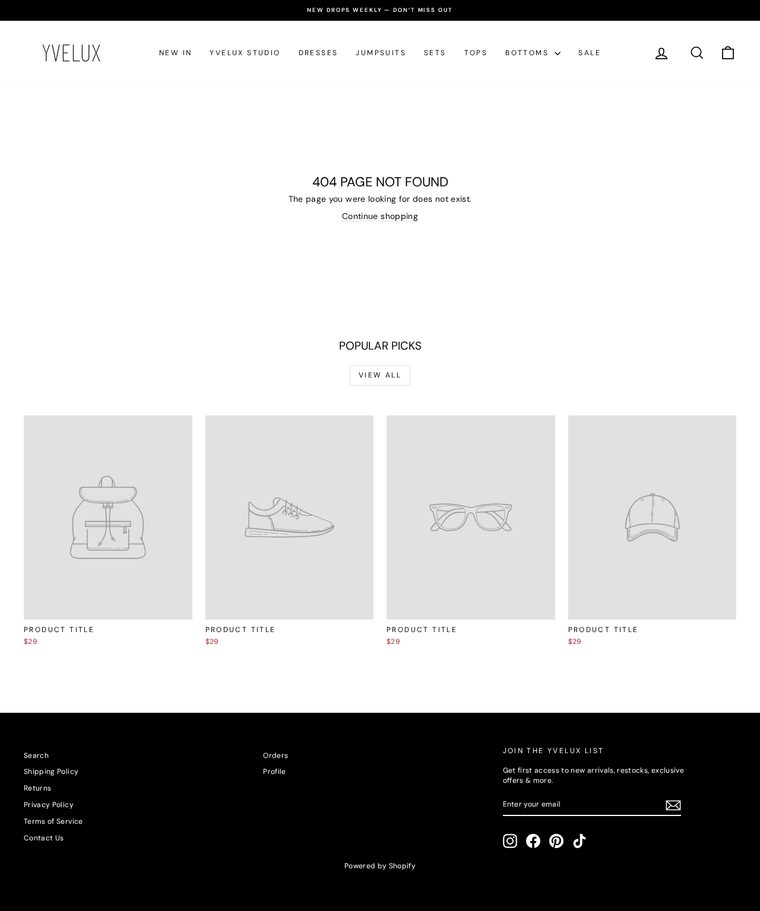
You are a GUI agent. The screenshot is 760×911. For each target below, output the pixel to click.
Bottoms (528, 53)
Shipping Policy (51, 771)
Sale (589, 53)
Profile (274, 771)
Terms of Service (53, 821)
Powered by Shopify (380, 866)
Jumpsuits (381, 53)
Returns (37, 788)
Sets (435, 53)
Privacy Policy (49, 805)
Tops (476, 53)
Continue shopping (380, 216)
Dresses (318, 53)
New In (175, 53)
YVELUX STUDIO (245, 53)
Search (36, 755)
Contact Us (44, 838)
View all (380, 375)
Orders (275, 755)
